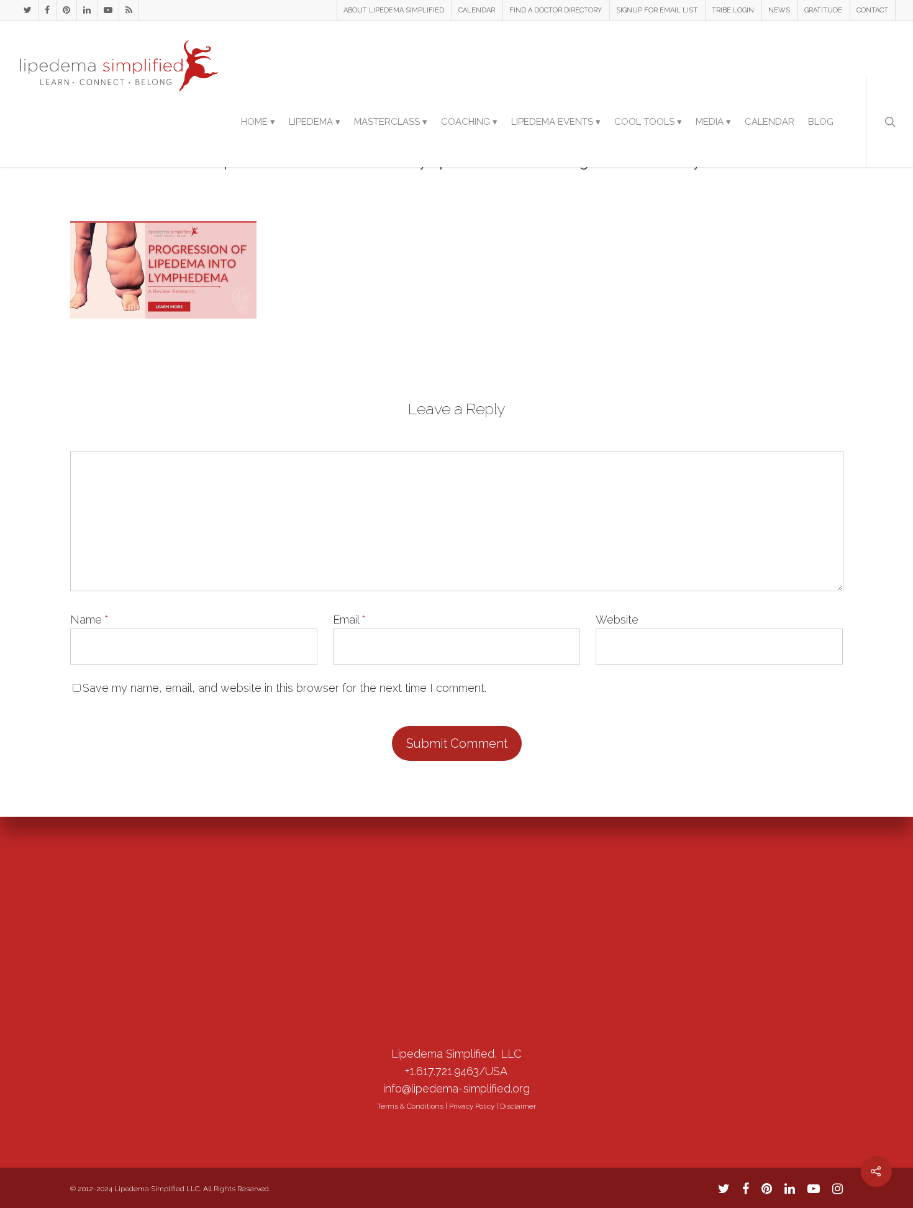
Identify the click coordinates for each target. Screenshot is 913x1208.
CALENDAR (476, 10)
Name (89, 619)
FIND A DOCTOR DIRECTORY (555, 10)
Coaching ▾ (469, 121)
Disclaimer (518, 1106)
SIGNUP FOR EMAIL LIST (656, 10)
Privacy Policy (471, 1106)
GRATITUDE (823, 10)
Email (349, 619)
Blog (821, 121)
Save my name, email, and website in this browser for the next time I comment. (284, 687)
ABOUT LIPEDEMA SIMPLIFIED (393, 10)
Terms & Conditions (410, 1106)
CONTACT (872, 10)
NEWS (779, 10)
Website (617, 619)
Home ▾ (258, 121)
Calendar (769, 121)
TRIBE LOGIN (733, 10)
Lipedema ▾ (314, 121)
